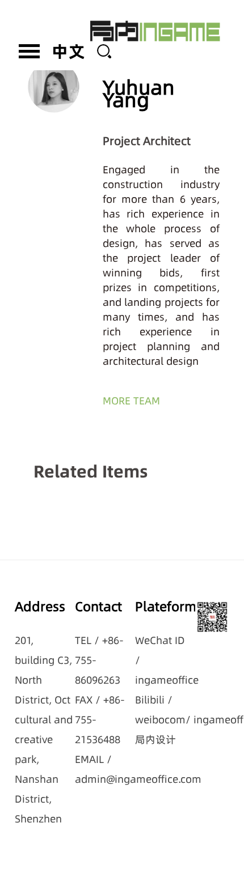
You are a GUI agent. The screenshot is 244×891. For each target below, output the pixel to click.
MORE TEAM (131, 401)
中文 (68, 51)
